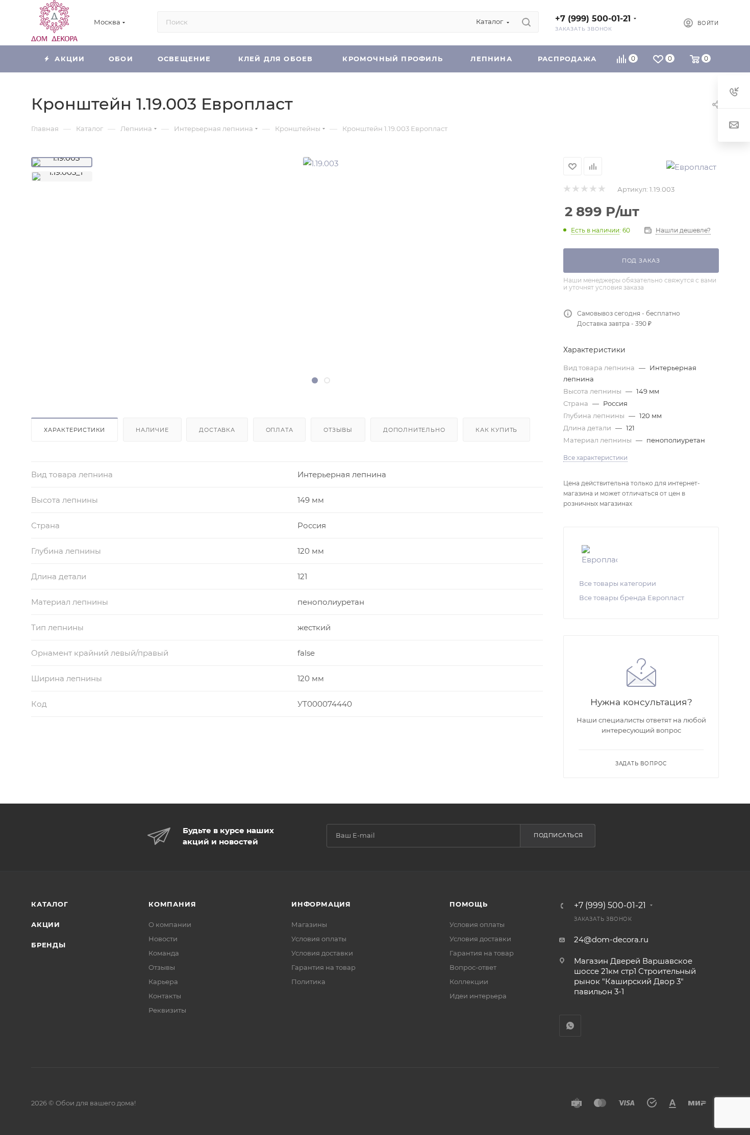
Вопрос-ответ (472, 967)
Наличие (152, 429)
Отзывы (338, 429)
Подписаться (558, 835)
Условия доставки (322, 953)
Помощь (468, 904)
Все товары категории (617, 583)
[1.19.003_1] (61, 176)
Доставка (217, 429)
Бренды (48, 945)
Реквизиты (167, 1010)
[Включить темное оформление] (658, 22)
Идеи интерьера (478, 996)
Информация (321, 904)
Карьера (163, 981)
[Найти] (526, 22)
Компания (172, 904)
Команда (163, 953)
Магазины (309, 924)
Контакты (164, 996)
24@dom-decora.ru (611, 939)
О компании (169, 924)
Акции (45, 924)
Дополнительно (414, 429)
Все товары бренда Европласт (631, 598)
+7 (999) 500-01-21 (593, 18)
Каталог (49, 904)
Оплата (279, 429)
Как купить (496, 429)
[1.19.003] (61, 162)
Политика (308, 981)
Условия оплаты (318, 939)
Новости (163, 939)
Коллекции (468, 981)
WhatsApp (570, 1026)
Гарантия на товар (323, 967)
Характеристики (74, 429)
